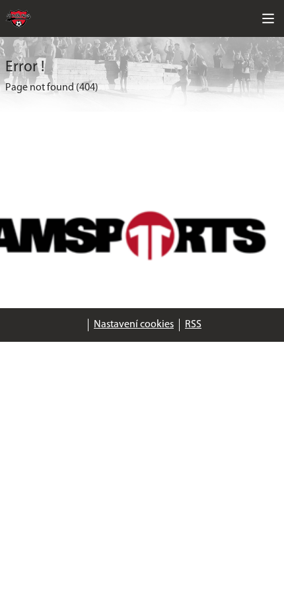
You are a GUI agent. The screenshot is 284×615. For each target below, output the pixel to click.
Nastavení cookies (134, 324)
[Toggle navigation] (268, 18)
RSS (193, 324)
